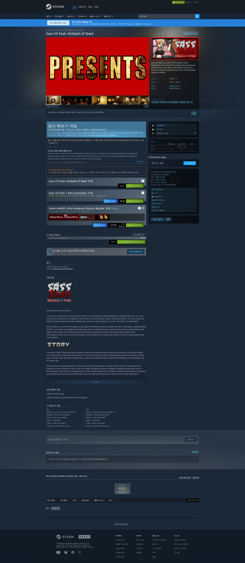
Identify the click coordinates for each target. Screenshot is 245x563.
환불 (154, 557)
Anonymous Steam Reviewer (63, 269)
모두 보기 (195, 452)
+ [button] (191, 102)
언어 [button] (74, 500)
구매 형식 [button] (63, 500)
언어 (194, 2)
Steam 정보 (120, 540)
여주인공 (182, 102)
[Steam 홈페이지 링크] (55, 9)
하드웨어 (139, 548)
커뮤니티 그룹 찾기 (158, 210)
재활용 (138, 553)
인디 (159, 174)
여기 (94, 459)
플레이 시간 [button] (98, 500)
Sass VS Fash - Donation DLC (95, 196)
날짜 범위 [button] (85, 500)
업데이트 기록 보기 (158, 200)
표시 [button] (110, 500)
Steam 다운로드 (180, 540)
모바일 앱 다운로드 (181, 544)
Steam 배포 (120, 553)
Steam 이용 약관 (122, 544)
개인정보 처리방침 (159, 540)
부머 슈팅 (155, 102)
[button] (49, 16)
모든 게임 (49, 30)
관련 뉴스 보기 (157, 203)
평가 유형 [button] (50, 500)
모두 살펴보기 (138, 234)
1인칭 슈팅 (163, 102)
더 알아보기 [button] (189, 163)
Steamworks (120, 548)
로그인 (188, 2)
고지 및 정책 (157, 548)
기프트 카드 (120, 557)
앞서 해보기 (166, 174)
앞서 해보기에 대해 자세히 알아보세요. (102, 135)
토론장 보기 (156, 207)
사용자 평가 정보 (184, 477)
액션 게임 (57, 30)
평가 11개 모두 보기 (121, 524)
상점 (74, 6)
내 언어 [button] (54, 508)
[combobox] (166, 16)
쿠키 (154, 553)
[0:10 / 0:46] (97, 66)
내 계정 (177, 553)
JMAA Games (174, 86)
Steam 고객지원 (180, 548)
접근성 (154, 544)
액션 (155, 174)
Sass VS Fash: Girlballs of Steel (71, 196)
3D (188, 102)
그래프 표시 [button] (191, 500)
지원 (96, 6)
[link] (117, 225)
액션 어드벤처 (173, 102)
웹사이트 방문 (157, 189)
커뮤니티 (82, 6)
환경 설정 (196, 477)
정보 (90, 6)
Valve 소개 (140, 540)
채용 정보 (139, 544)
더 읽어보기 (140, 161)
